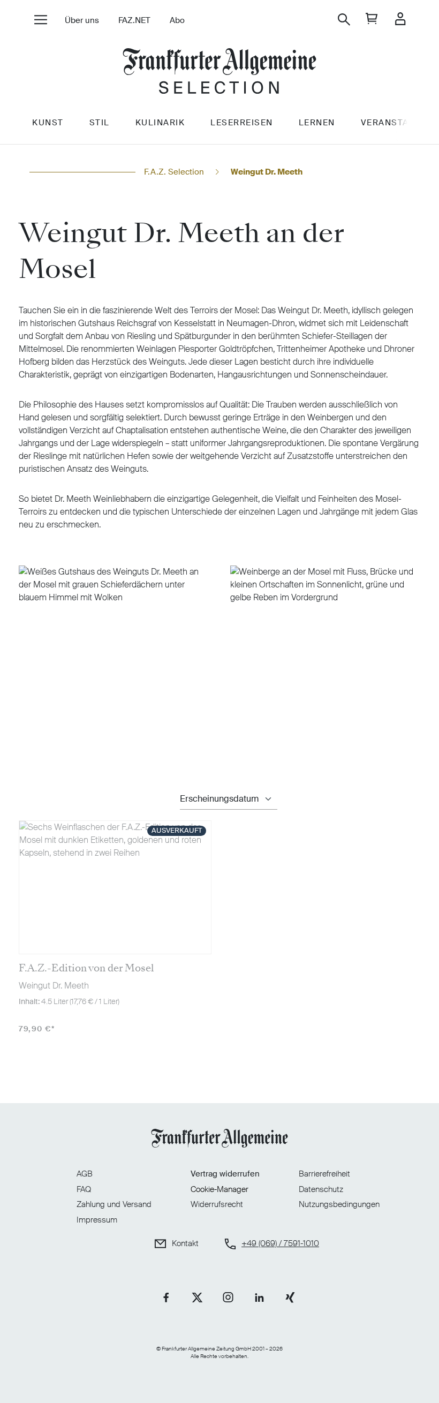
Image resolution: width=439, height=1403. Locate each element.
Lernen (317, 122)
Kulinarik (160, 122)
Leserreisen (241, 122)
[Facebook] (166, 1297)
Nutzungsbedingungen (339, 1204)
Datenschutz (321, 1189)
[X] (197, 1297)
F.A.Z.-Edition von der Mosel (86, 968)
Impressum (97, 1220)
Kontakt (185, 1243)
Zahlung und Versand (114, 1204)
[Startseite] (219, 72)
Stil (99, 122)
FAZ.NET (134, 20)
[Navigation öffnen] (40, 20)
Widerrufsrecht (217, 1204)
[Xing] (290, 1297)
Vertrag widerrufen (225, 1173)
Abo (177, 20)
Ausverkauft (177, 830)
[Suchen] (344, 19)
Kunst (48, 122)
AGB (85, 1173)
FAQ (84, 1189)
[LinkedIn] (259, 1297)
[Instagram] (228, 1297)
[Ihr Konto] (400, 19)
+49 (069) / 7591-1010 (280, 1243)
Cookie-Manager (219, 1189)
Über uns (82, 20)
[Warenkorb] (372, 19)
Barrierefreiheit (324, 1173)
